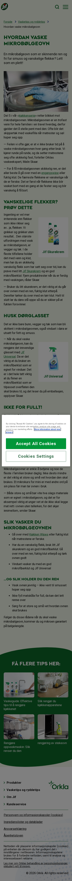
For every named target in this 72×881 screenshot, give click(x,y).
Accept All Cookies (36, 443)
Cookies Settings (36, 456)
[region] (36, 440)
